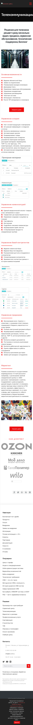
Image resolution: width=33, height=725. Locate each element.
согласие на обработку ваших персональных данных (17, 704)
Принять (17, 722)
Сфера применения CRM (11, 589)
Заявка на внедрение (10, 528)
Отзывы (5, 552)
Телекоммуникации (9, 611)
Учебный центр (8, 635)
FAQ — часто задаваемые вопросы (14, 595)
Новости (5, 546)
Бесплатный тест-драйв (11, 516)
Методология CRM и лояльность (14, 583)
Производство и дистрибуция (13, 605)
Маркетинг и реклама (10, 614)
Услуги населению (9, 632)
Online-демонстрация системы (13, 568)
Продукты (6, 519)
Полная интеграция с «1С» (11, 534)
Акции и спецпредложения (12, 565)
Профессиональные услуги (12, 617)
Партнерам (6, 540)
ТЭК (4, 626)
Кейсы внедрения (8, 574)
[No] (31, 712)
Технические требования (11, 577)
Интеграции (6, 531)
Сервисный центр (8, 608)
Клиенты (5, 537)
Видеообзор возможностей (12, 571)
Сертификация (7, 620)
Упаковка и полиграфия (10, 629)
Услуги (5, 522)
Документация (7, 543)
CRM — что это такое (10, 580)
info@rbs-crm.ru (10, 653)
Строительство (8, 623)
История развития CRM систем (13, 586)
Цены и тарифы (8, 562)
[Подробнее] (16, 446)
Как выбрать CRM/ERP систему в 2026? (16, 592)
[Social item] (4, 661)
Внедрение (6, 525)
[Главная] (6, 3)
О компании (7, 549)
